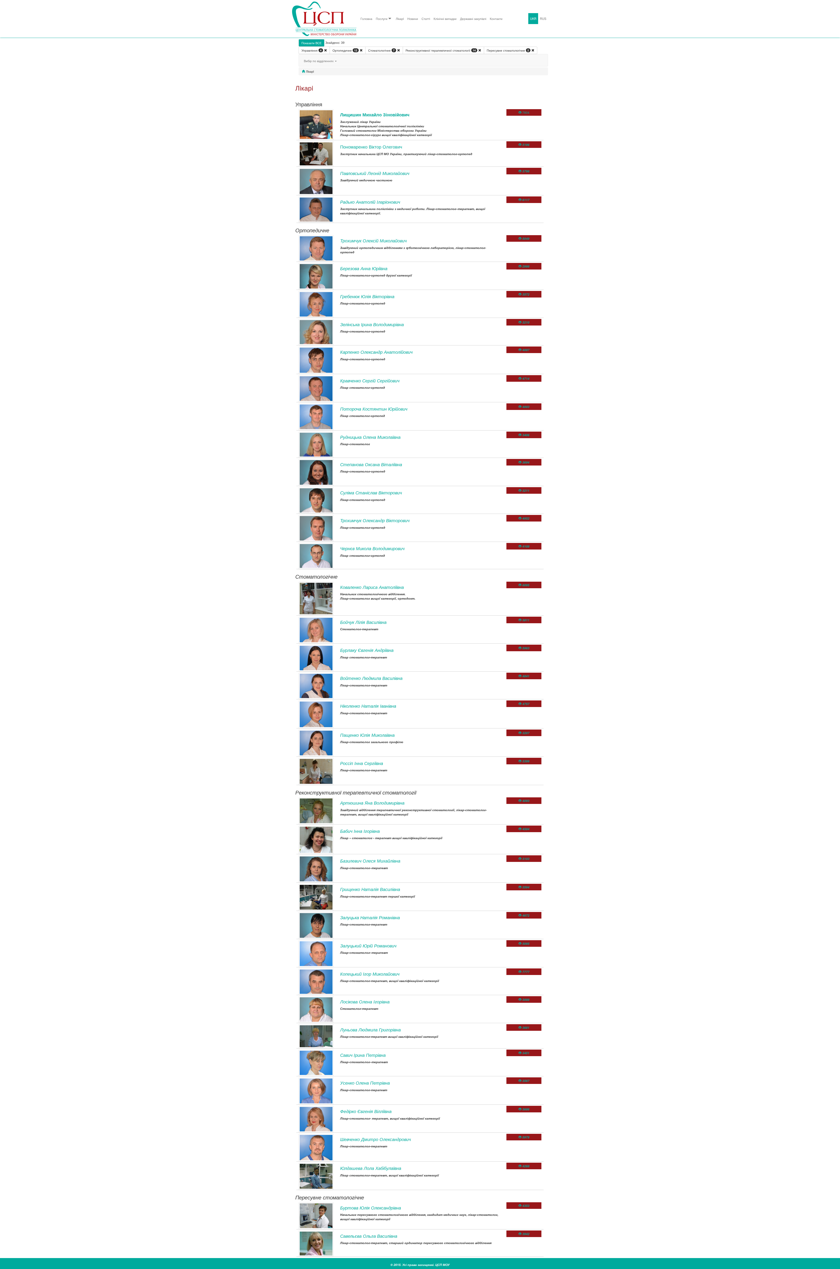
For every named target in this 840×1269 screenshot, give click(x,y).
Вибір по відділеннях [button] (319, 61)
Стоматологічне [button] (381, 50)
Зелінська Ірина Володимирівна (372, 324)
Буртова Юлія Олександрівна (370, 1207)
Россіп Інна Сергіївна (361, 763)
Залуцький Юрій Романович (368, 945)
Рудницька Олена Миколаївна (370, 437)
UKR (533, 18)
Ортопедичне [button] (344, 50)
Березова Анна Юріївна (363, 268)
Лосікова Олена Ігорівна (365, 1001)
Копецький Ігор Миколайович (369, 974)
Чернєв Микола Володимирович (372, 548)
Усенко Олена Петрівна (365, 1083)
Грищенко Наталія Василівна (370, 889)
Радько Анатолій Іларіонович (370, 202)
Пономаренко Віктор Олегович (371, 147)
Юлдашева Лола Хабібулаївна (370, 1168)
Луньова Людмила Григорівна (370, 1029)
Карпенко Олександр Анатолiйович (376, 352)
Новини (412, 18)
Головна (366, 18)
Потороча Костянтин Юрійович (373, 409)
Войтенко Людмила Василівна (371, 678)
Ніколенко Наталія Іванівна (368, 706)
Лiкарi (400, 18)
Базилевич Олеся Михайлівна (370, 861)
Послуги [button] (381, 18)
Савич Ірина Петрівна (363, 1055)
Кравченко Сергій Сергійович (369, 380)
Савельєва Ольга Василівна (368, 1236)
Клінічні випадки (445, 18)
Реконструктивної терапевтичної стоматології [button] (441, 50)
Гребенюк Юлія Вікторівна (367, 296)
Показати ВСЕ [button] (311, 43)
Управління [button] (311, 50)
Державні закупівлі (473, 18)
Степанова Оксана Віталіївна (371, 464)
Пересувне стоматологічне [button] (508, 50)
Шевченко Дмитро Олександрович (375, 1139)
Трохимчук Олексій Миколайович (373, 240)
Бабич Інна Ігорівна (360, 831)
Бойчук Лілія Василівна (363, 622)
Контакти (496, 18)
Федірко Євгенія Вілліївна (366, 1111)
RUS (543, 18)
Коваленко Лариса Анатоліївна (372, 587)
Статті (426, 18)
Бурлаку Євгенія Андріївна (367, 650)
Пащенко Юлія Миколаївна (367, 735)
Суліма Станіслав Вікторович (371, 492)
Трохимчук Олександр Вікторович (375, 520)
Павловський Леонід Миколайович (374, 173)
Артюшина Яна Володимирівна (372, 803)
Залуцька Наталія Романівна (370, 917)
